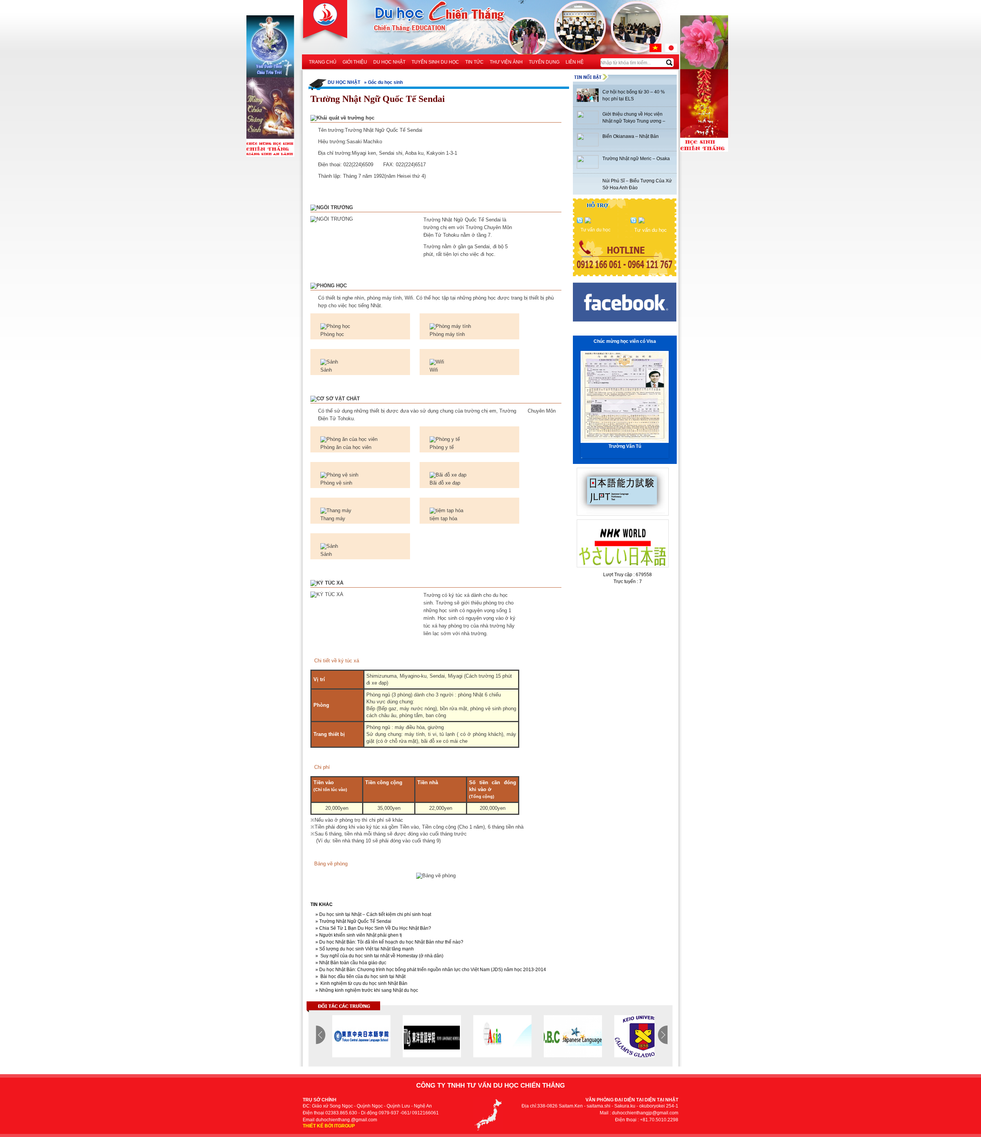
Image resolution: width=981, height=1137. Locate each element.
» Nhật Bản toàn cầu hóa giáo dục (350, 962)
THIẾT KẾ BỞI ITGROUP (329, 1126)
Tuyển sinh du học (435, 62)
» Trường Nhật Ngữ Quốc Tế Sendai (352, 921)
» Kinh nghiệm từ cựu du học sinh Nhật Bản (360, 983)
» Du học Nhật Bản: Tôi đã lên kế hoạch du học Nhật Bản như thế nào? (388, 942)
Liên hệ (575, 62)
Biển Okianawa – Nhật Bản (630, 136)
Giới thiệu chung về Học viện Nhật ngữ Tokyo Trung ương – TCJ (633, 121)
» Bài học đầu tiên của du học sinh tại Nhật (359, 976)
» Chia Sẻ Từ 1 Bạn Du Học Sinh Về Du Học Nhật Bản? (372, 928)
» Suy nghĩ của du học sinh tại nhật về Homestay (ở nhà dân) (378, 955)
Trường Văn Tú (625, 446)
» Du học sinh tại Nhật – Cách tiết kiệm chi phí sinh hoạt (372, 914)
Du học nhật (389, 62)
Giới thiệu (355, 62)
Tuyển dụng (544, 62)
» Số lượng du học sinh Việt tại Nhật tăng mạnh (364, 949)
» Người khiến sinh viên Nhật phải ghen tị (358, 935)
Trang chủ (322, 62)
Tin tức (474, 62)
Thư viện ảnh (506, 62)
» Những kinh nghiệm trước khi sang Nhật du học (366, 990)
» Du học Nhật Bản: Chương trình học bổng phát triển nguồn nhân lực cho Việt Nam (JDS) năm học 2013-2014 (430, 969)
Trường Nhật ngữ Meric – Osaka (636, 158)
